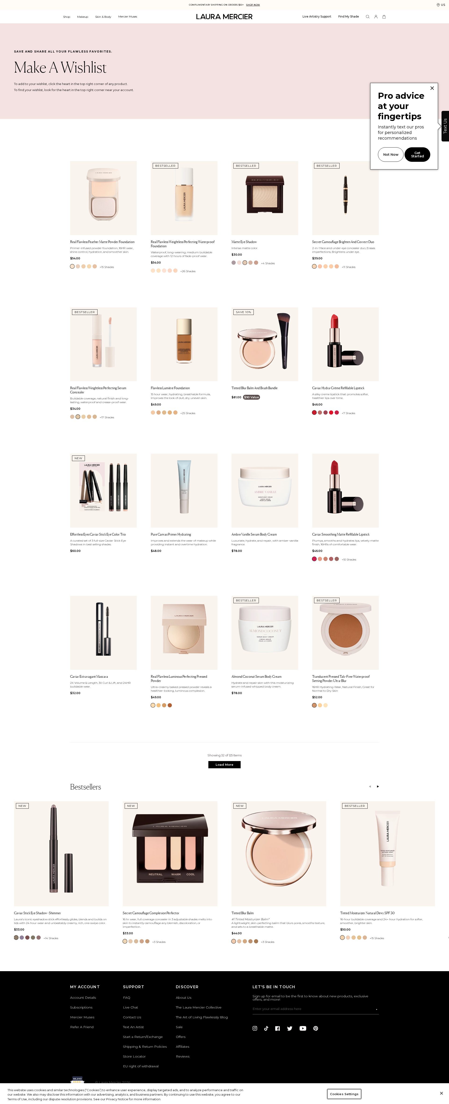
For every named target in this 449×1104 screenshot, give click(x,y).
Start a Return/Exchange (143, 1037)
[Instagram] (255, 1028)
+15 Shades (107, 267)
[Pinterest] (315, 1028)
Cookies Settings (344, 1094)
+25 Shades (187, 413)
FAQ (126, 997)
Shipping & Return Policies (145, 1046)
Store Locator (134, 1056)
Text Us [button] (445, 126)
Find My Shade (348, 16)
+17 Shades (107, 417)
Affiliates (182, 1046)
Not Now (390, 154)
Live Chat (130, 1007)
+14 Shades (50, 938)
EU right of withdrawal (141, 1066)
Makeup (82, 16)
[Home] (224, 16)
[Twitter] (290, 1028)
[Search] (367, 16)
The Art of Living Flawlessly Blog (202, 1017)
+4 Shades (268, 263)
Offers (180, 1037)
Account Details (83, 997)
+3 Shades (159, 942)
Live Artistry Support (317, 16)
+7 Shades (348, 413)
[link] (72, 266)
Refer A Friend (82, 1027)
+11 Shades (348, 267)
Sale (179, 1027)
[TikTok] (266, 1028)
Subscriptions (81, 1007)
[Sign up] (377, 1009)
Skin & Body (103, 16)
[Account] (376, 16)
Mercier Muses (127, 16)
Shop (66, 16)
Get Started (417, 154)
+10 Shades (349, 559)
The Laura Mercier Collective (198, 1007)
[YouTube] (303, 1028)
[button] (224, 764)
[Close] (441, 1093)
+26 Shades (188, 271)
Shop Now (253, 5)
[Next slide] (378, 787)
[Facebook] (277, 1028)
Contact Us (132, 1017)
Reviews (182, 1056)
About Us (183, 997)
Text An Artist (133, 1027)
